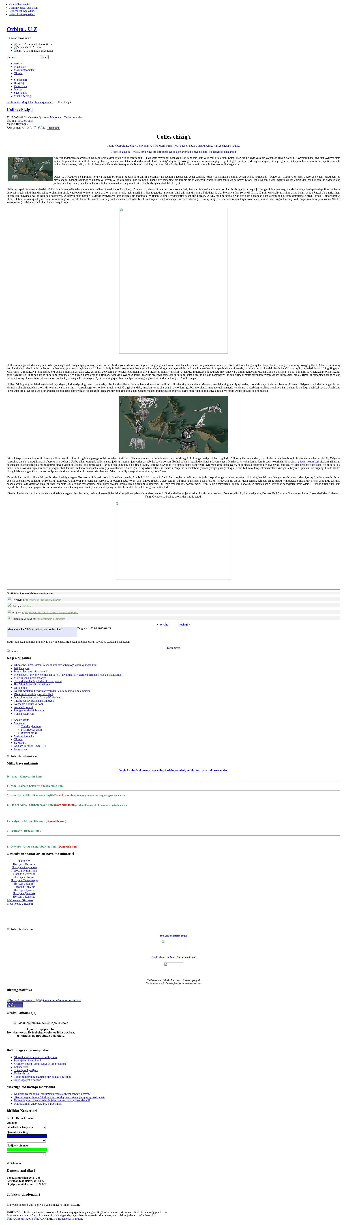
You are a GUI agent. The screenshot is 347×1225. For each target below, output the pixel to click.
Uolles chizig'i (20, 109)
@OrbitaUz (28, 606)
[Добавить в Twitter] (11, 633)
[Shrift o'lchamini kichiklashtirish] (33, 50)
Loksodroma (21, 1066)
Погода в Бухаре (24, 890)
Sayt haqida (20, 92)
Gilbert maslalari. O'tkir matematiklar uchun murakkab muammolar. (52, 690)
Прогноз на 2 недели (20, 903)
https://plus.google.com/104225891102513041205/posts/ (50, 612)
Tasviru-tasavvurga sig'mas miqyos (34, 700)
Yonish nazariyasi (24, 713)
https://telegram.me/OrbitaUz (51, 619)
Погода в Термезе (24, 886)
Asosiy (18, 63)
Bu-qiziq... (20, 82)
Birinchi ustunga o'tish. (22, 10)
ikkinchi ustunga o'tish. (22, 14)
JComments (173, 647)
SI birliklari (20, 79)
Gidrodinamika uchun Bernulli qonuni (35, 1057)
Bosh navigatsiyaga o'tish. (23, 7)
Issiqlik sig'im (21, 668)
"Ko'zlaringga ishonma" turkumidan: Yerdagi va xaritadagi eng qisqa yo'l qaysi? (59, 1097)
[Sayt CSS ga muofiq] (20, 1218)
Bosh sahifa (13, 102)
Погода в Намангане (24, 870)
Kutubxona (20, 86)
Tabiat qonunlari (44, 102)
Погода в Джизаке (24, 893)
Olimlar (18, 73)
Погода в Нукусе (24, 877)
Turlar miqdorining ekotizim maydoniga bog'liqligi (42, 1076)
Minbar (18, 89)
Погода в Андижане (24, 867)
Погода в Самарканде (24, 880)
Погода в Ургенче (24, 873)
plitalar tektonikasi (308, 461)
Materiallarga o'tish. (20, 4)
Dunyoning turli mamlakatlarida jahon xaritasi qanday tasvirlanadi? (52, 1100)
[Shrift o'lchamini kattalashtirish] (33, 44)
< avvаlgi (162, 624)
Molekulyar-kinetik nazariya (30, 677)
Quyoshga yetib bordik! (27, 1079)
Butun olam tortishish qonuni (30, 671)
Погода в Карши (24, 883)
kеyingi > (184, 624)
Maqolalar (19, 66)
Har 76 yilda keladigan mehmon (32, 684)
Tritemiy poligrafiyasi (26, 1070)
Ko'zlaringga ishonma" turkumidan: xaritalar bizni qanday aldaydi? (52, 1093)
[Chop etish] (25, 120)
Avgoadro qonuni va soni (28, 703)
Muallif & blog (22, 95)
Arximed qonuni (23, 707)
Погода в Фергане (24, 864)
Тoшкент (24, 860)
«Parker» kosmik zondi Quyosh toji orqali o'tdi (40, 1063)
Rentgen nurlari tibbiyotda (29, 710)
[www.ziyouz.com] (173, 946)
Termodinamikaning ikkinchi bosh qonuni (38, 681)
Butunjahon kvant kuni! (27, 1060)
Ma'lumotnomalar (24, 69)
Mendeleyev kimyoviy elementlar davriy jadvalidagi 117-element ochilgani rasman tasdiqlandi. (68, 674)
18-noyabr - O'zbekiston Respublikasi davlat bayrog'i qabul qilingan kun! (55, 664)
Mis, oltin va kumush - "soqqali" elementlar (38, 697)
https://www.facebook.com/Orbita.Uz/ (43, 600)
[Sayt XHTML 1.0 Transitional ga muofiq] (58, 1218)
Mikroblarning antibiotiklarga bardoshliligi (38, 1103)
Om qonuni (20, 687)
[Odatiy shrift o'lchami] (27, 47)
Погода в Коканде (24, 896)
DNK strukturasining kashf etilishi (33, 694)
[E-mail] (12, 120)
